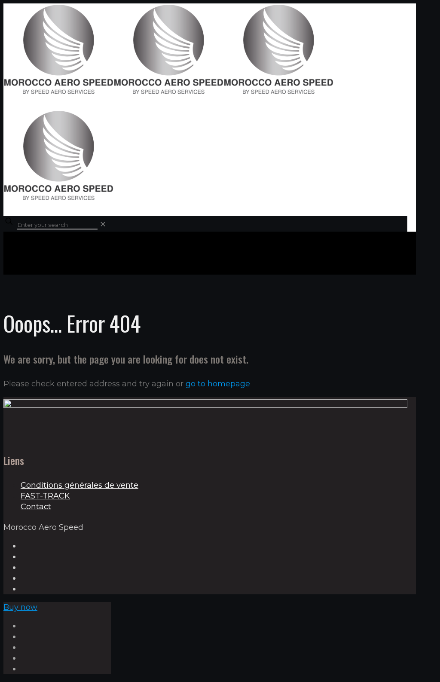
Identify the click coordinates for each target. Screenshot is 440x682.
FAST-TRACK (45, 496)
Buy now (20, 607)
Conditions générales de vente (79, 485)
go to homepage (218, 383)
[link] (103, 224)
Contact (36, 506)
